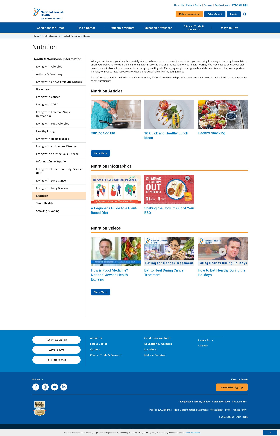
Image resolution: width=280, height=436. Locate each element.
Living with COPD (47, 104)
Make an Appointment (189, 14)
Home (36, 36)
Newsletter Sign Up (232, 387)
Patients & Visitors (122, 28)
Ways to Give (229, 28)
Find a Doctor (86, 28)
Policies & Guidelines (160, 409)
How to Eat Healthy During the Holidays (221, 272)
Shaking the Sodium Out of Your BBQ (169, 210)
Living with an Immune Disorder (56, 146)
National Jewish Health (237, 416)
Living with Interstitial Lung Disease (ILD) (59, 171)
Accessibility (216, 409)
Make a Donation (155, 355)
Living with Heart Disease (52, 138)
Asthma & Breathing (49, 74)
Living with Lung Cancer (51, 180)
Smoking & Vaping (47, 211)
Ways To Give (56, 349)
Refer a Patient (215, 14)
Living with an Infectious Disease (57, 154)
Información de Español (51, 161)
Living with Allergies (49, 66)
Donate (233, 14)
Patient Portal (193, 5)
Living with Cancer (48, 97)
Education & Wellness (158, 28)
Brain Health (44, 89)
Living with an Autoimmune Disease (59, 81)
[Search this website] (245, 14)
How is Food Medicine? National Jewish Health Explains (109, 274)
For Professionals (56, 359)
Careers (209, 5)
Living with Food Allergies (52, 123)
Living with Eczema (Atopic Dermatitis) (53, 114)
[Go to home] (54, 14)
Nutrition (42, 195)
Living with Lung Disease (52, 188)
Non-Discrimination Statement (191, 409)
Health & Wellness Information (57, 59)
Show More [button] (100, 153)
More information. (193, 432)
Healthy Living (45, 131)
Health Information (51, 36)
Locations (150, 349)
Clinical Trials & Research (194, 28)
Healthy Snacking (211, 133)
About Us (179, 5)
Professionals (222, 5)
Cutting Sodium (103, 133)
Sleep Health (44, 203)
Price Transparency (235, 409)
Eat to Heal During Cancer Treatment (164, 272)
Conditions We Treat (50, 28)
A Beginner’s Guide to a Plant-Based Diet (114, 210)
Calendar (203, 345)
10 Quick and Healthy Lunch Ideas (166, 135)
